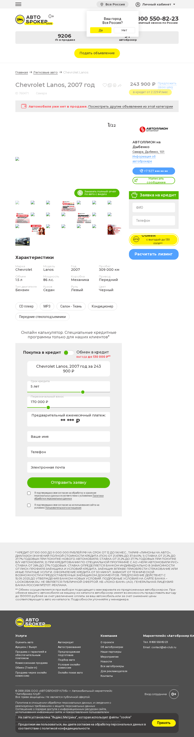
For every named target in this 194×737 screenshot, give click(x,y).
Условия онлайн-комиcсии (69, 666)
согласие (83, 724)
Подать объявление (97, 53)
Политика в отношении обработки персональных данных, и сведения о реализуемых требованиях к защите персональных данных (63, 704)
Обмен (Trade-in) (26, 667)
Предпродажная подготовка (69, 653)
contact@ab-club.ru (163, 647)
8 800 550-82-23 (155, 19)
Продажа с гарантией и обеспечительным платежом (30, 655)
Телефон (143, 220)
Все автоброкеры (112, 666)
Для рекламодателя (114, 671)
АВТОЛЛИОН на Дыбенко (146, 144)
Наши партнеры (111, 651)
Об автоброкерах (112, 647)
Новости (106, 661)
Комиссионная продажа (31, 663)
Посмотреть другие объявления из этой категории (130, 106)
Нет (124, 30)
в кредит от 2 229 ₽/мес (150, 92)
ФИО (139, 207)
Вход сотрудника (156, 694)
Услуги (21, 636)
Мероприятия (110, 656)
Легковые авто (45, 72)
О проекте (107, 642)
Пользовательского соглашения (63, 507)
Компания (109, 636)
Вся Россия (115, 4)
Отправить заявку (68, 482)
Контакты (107, 676)
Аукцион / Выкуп (26, 647)
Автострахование (69, 647)
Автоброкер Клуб (28, 694)
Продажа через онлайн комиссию (31, 674)
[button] (116, 159)
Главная (21, 72)
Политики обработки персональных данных (69, 497)
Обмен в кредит (92, 352)
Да (101, 30)
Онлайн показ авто (70, 672)
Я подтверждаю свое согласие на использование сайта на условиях (66, 506)
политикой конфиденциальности (66, 728)
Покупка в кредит (42, 352)
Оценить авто (24, 642)
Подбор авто (66, 659)
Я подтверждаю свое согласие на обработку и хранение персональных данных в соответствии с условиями (69, 496)
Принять (164, 723)
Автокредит (66, 642)
